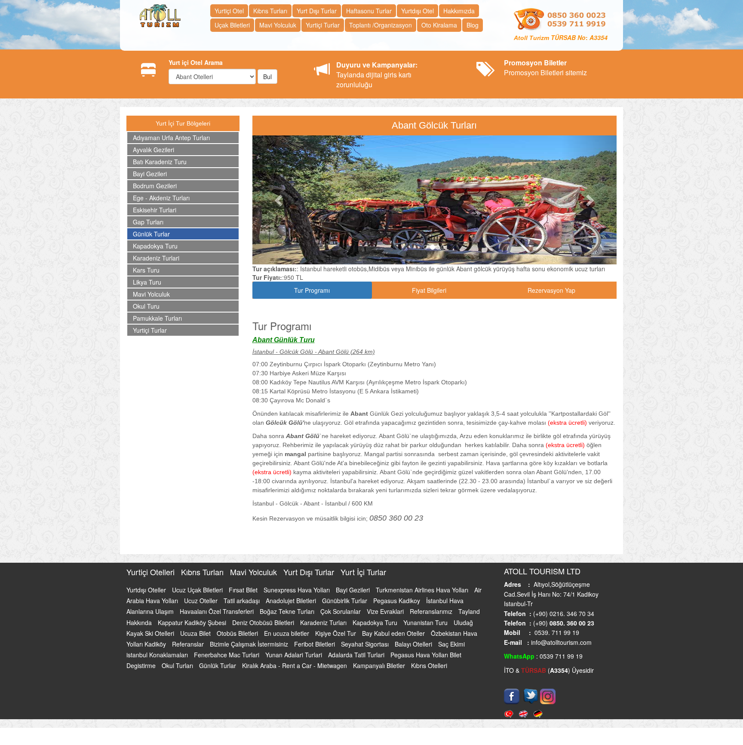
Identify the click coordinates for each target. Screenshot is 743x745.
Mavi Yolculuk (277, 25)
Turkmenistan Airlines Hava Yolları (423, 590)
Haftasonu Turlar (369, 10)
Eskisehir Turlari (154, 209)
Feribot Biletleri (315, 644)
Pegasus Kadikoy (397, 600)
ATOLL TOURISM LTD (542, 570)
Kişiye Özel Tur (336, 633)
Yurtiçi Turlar (323, 25)
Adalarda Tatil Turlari (357, 654)
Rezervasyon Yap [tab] (551, 290)
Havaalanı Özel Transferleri (217, 611)
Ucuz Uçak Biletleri (198, 590)
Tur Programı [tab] (312, 290)
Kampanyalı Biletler (380, 665)
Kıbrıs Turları (270, 10)
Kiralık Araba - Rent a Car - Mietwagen (295, 665)
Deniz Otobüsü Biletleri (264, 622)
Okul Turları (178, 665)
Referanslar (189, 644)
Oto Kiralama (439, 25)
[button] (279, 199)
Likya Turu (147, 282)
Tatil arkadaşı (242, 600)
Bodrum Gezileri (155, 185)
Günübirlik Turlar (345, 600)
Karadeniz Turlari (156, 258)
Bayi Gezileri (150, 173)
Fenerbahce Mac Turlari (227, 654)
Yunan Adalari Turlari (294, 654)
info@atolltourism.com (560, 642)
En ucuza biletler (287, 633)
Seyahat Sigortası (365, 644)
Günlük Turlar (151, 234)
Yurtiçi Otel (229, 10)
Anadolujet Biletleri (292, 600)
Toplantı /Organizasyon (380, 25)
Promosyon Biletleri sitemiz (545, 67)
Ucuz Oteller (201, 600)
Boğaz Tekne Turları (288, 611)
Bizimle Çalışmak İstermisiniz (250, 644)
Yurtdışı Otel (417, 10)
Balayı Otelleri (414, 644)
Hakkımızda (459, 10)
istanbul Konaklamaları (158, 654)
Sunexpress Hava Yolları (298, 590)
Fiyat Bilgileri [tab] (429, 290)
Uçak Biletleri (232, 25)
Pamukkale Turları (157, 318)
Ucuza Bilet (196, 633)
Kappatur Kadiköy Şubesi (193, 622)
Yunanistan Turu (426, 622)
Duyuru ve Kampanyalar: (377, 65)
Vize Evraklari (386, 611)
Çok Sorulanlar (341, 611)
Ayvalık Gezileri (153, 149)
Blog (473, 25)
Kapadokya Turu (155, 246)
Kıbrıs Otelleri (429, 665)
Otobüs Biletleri (238, 633)
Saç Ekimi (451, 644)
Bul (267, 76)
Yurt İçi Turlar (363, 571)
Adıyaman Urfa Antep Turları (171, 137)
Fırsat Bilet (244, 590)
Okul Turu (146, 306)
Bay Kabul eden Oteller (394, 633)
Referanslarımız (432, 611)
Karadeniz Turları (324, 622)
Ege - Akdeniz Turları (161, 197)
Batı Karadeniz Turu (160, 161)
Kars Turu (146, 270)
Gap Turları (148, 222)
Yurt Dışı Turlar (317, 10)
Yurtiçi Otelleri (151, 571)
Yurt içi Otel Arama (196, 62)
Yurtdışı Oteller (147, 590)
